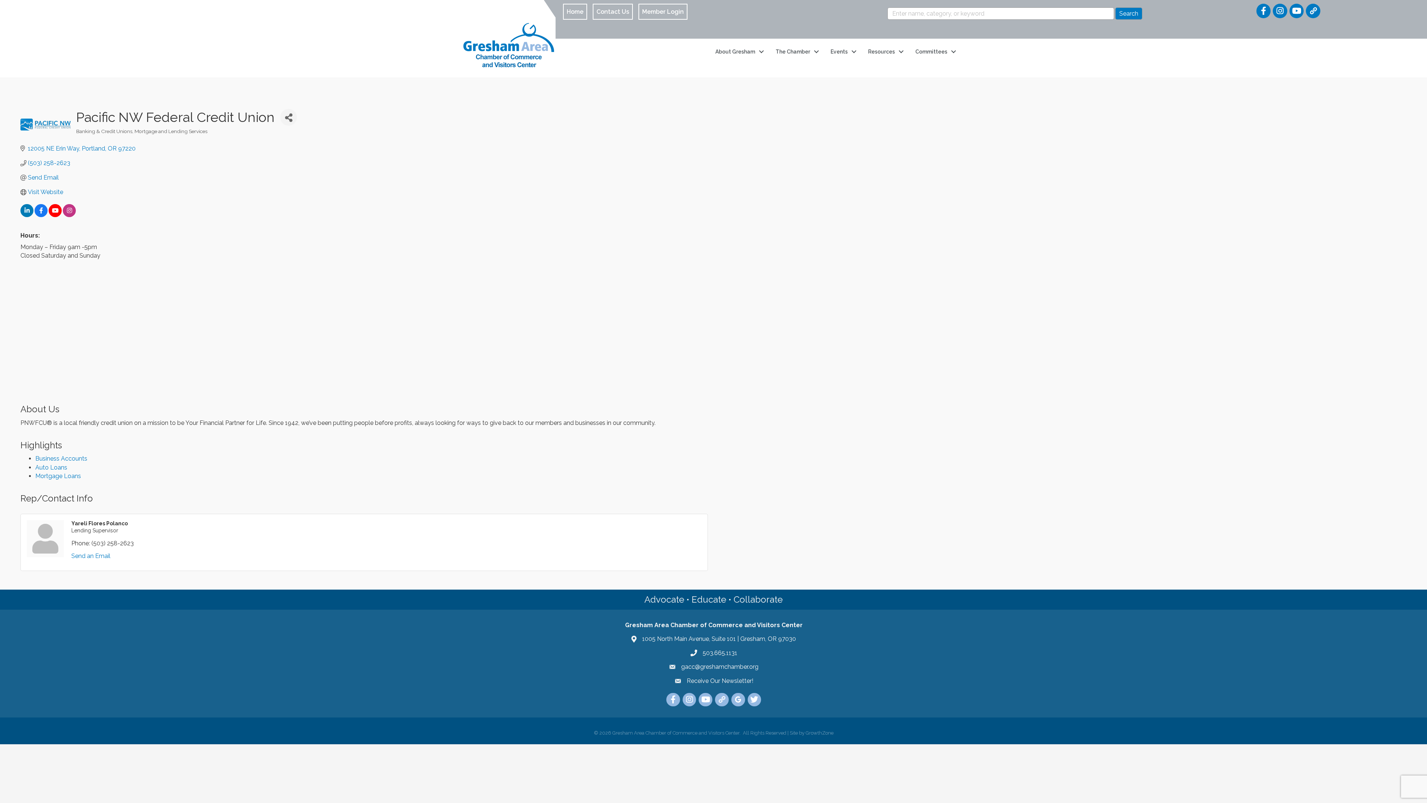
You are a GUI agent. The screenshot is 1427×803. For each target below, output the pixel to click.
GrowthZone (820, 733)
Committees (931, 52)
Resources (881, 52)
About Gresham (735, 52)
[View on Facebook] (41, 215)
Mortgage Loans (58, 476)
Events (839, 52)
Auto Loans (51, 467)
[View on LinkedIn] (26, 215)
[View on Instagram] (69, 215)
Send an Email (90, 555)
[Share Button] (288, 117)
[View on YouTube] (55, 215)
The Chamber (793, 52)
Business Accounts (61, 458)
